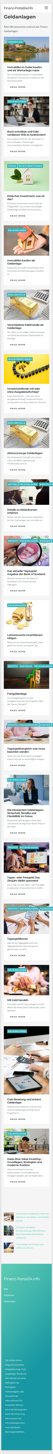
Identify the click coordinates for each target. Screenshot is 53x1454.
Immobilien (15, 42)
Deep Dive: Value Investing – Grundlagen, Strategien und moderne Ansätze (24, 1162)
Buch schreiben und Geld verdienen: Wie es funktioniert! (26, 133)
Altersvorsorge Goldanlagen (25, 453)
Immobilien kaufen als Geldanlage (21, 262)
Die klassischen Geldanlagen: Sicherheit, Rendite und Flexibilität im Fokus (25, 813)
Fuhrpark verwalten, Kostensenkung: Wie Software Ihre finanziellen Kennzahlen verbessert (30, 1232)
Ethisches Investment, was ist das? (26, 197)
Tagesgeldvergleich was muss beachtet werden (26, 750)
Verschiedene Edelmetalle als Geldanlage (25, 326)
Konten (45, 541)
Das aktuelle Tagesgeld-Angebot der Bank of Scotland (26, 572)
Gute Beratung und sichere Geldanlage (24, 1101)
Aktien (12, 484)
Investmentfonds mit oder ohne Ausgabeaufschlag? (23, 390)
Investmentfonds (30, 166)
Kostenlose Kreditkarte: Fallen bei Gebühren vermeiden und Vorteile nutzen (32, 1217)
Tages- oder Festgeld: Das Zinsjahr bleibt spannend (23, 879)
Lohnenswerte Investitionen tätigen (24, 636)
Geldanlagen (17, 101)
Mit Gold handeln (17, 1000)
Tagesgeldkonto (17, 938)
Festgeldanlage (17, 693)
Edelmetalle (16, 295)
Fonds (12, 166)
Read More (18, 87)
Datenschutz (10, 1301)
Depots (13, 541)
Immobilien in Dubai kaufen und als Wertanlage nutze (24, 69)
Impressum (9, 1295)
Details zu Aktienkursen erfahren (22, 511)
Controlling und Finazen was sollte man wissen (30, 1246)
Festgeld (26, 666)
